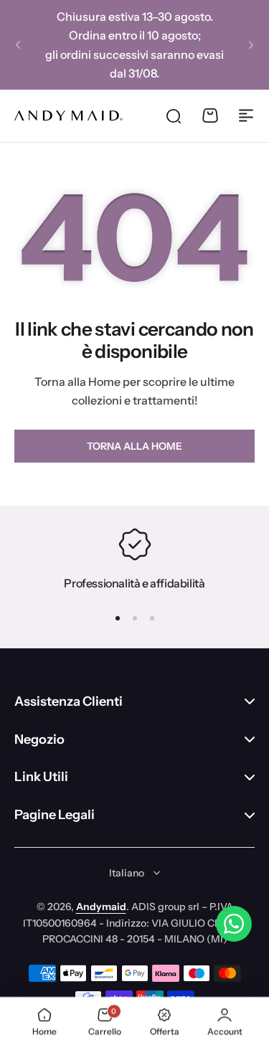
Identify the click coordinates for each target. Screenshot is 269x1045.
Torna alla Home (134, 446)
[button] (18, 45)
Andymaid (101, 906)
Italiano (126, 872)
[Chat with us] (234, 924)
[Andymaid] (68, 115)
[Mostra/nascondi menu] (246, 115)
